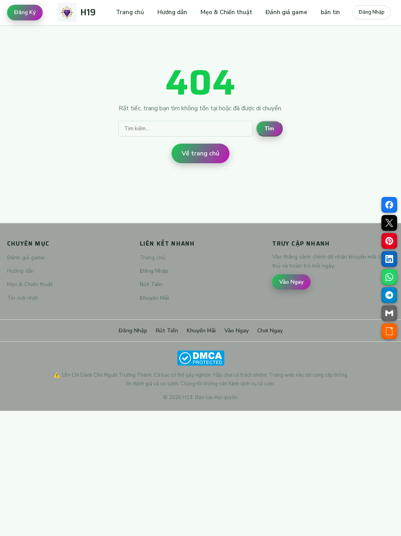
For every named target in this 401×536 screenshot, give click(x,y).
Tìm (269, 128)
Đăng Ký (25, 12)
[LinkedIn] (389, 259)
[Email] (389, 313)
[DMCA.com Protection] (200, 358)
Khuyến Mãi (154, 298)
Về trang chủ (200, 153)
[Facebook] (389, 205)
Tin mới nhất (22, 298)
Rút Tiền (151, 284)
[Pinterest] (389, 241)
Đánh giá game (286, 12)
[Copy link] (389, 331)
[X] (389, 223)
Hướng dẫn (172, 12)
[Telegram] (389, 295)
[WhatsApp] (389, 277)
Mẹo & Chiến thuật (226, 12)
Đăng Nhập (372, 12)
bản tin (330, 12)
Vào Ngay (291, 282)
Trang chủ (130, 12)
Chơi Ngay (270, 330)
